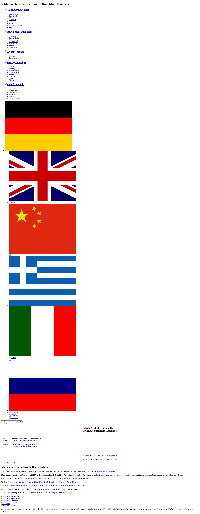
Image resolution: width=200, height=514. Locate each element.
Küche (41, 475)
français (74, 509)
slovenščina (152, 509)
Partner (11, 74)
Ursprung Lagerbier (15, 25)
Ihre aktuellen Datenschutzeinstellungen (77, 478)
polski (123, 509)
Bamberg (12, 69)
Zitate (11, 27)
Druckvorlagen (14, 70)
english (62, 509)
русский (136, 509)
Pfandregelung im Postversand (55, 493)
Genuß (11, 22)
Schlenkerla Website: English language (24, 446)
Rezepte (11, 45)
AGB (28, 493)
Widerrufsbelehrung (37, 493)
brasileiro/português (25, 509)
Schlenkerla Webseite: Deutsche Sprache (24, 440)
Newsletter (12, 96)
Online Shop (87, 459)
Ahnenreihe (13, 36)
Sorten (11, 23)
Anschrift (12, 89)
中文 (39, 509)
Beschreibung (13, 14)
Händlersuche (13, 56)
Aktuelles (12, 67)
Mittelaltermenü (64, 485)
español (165, 509)
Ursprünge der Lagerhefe (57, 482)
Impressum (12, 94)
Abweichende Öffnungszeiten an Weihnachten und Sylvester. (162, 475)
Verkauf (19, 51)
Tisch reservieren (14, 98)
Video (75, 489)
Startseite (12, 76)
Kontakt (20, 84)
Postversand (13, 58)
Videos (11, 80)
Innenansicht (13, 43)
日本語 (112, 509)
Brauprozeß (13, 16)
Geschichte (12, 20)
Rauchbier (23, 9)
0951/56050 (92, 471)
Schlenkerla (25, 31)
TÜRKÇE (180, 509)
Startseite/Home (55, 489)
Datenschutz (13, 91)
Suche (63, 489)
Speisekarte (13, 47)
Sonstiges (21, 62)
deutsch (50, 509)
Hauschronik (13, 42)
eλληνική (88, 509)
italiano (100, 509)
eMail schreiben (14, 92)
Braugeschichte (14, 38)
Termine (12, 78)
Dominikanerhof (101, 475)
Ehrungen (12, 18)
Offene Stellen (14, 72)
